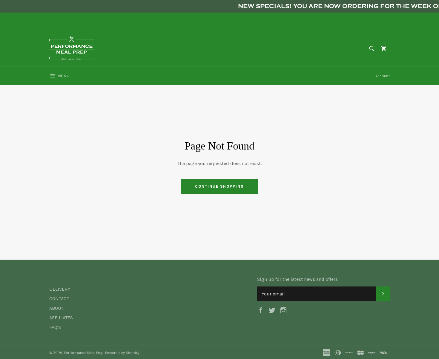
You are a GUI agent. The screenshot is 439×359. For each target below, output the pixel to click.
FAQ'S (55, 327)
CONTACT (59, 298)
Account (382, 76)
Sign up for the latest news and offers (297, 279)
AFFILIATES (61, 318)
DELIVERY (59, 289)
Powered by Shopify (122, 352)
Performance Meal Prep (84, 352)
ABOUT (56, 308)
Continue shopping (219, 186)
